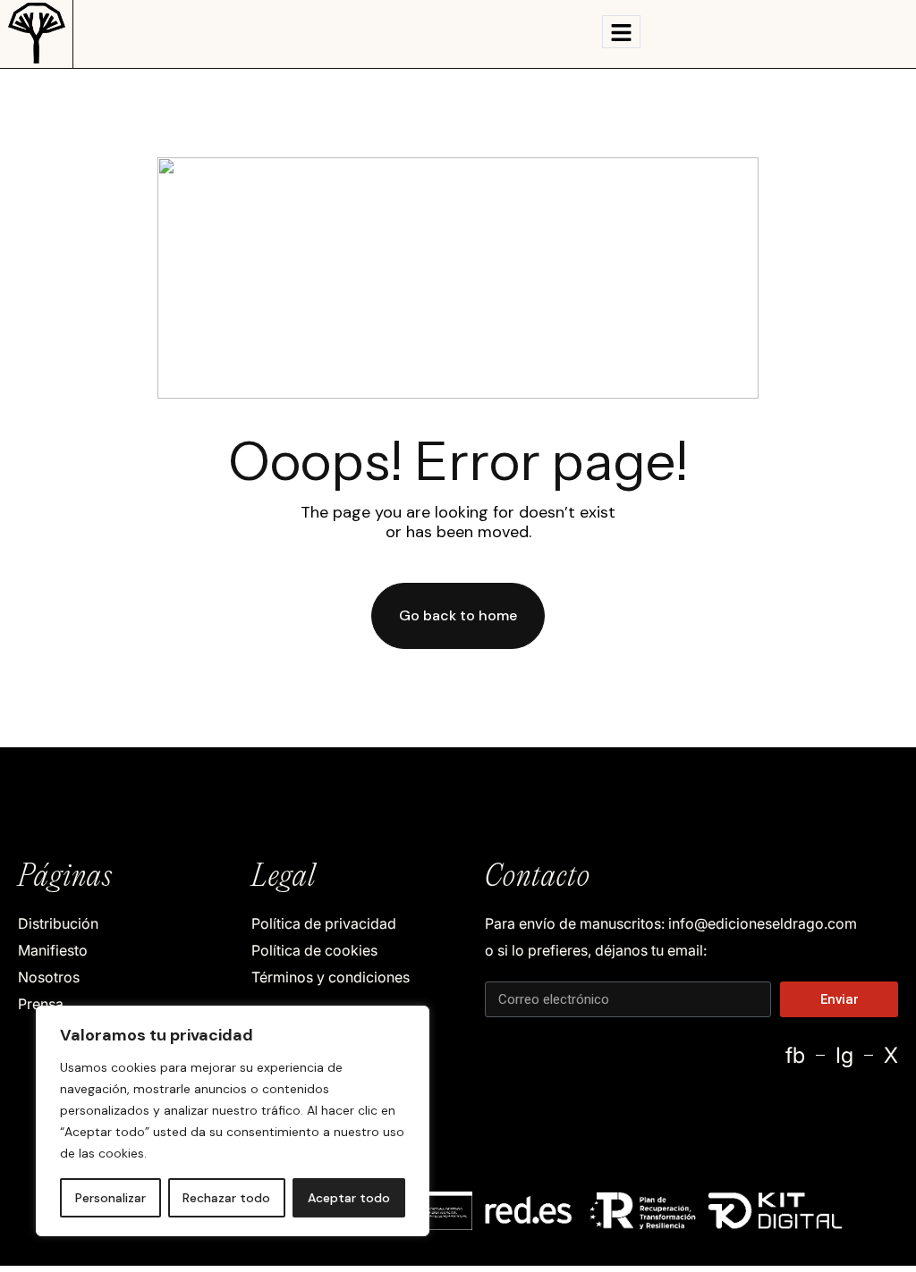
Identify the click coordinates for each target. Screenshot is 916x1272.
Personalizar (110, 1198)
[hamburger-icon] (621, 31)
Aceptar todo (349, 1198)
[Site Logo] (36, 32)
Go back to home (458, 615)
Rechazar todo (226, 1198)
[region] (232, 1121)
